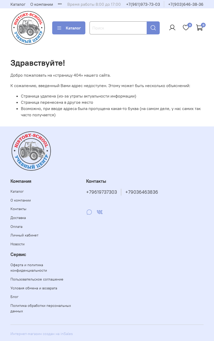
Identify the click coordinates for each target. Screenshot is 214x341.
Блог (14, 296)
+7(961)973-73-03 (143, 4)
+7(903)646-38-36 (186, 4)
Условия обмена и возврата (33, 288)
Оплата (16, 226)
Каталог (18, 4)
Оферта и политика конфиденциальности (28, 268)
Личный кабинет (24, 235)
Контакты (18, 208)
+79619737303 (101, 192)
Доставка (18, 217)
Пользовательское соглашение (36, 279)
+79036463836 (141, 192)
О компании (41, 4)
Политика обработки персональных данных (40, 308)
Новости (17, 244)
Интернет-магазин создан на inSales (41, 333)
